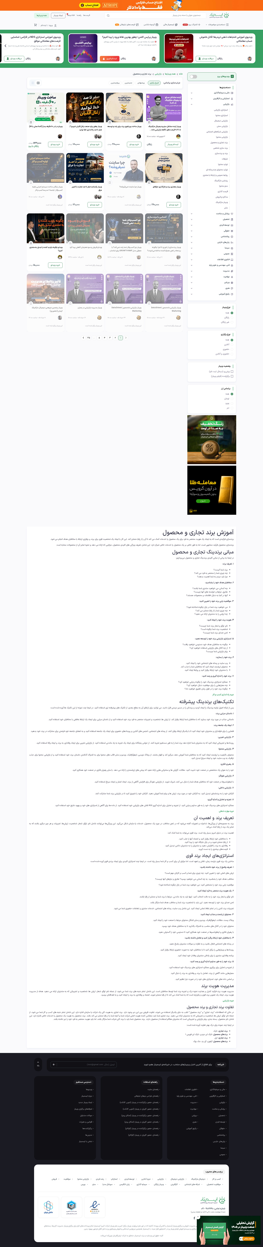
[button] (5, 46)
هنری (195, 1122)
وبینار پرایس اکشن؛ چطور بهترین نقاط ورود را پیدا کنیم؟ (129, 37)
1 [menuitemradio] (120, 337)
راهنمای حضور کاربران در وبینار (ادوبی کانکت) (141, 1109)
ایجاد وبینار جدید (85, 1102)
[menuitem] (83, 338)
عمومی (222, 1154)
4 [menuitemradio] (104, 337)
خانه (181, 74)
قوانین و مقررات (86, 1122)
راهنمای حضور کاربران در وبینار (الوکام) (143, 1135)
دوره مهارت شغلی (226, 811)
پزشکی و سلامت (219, 1109)
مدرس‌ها (89, 1135)
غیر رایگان (225, 322)
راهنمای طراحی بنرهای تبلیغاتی (146, 1096)
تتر (228, 408)
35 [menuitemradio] (88, 337)
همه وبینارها (170, 74)
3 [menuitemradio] (110, 337)
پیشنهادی (141, 83)
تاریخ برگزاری (154, 83)
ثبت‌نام (44, 25)
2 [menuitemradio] (115, 337)
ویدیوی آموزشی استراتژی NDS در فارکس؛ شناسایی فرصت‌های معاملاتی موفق (36, 39)
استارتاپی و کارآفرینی (217, 1096)
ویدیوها (89, 1089)
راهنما (79, 15)
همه (227, 312)
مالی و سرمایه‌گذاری (218, 1089)
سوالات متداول (86, 1115)
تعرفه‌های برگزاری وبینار (83, 1109)
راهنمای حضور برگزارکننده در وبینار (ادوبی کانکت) (139, 1102)
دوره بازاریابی (228, 1000)
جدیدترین (128, 83)
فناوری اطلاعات (191, 1089)
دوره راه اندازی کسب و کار (223, 694)
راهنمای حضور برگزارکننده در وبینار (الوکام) (142, 1128)
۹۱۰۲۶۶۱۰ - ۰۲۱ (207, 1208)
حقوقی (222, 1128)
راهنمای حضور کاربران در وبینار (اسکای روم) (141, 1122)
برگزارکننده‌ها (87, 1128)
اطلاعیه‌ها (71, 15)
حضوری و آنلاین (222, 353)
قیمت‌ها (86, 15)
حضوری (226, 349)
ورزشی (194, 1115)
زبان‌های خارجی (219, 1141)
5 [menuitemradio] (99, 337)
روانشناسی (221, 1135)
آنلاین (226, 344)
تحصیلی (222, 1115)
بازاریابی (158, 74)
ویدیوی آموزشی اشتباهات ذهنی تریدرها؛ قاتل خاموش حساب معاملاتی (225, 39)
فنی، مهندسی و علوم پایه (187, 1096)
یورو (227, 403)
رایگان (226, 317)
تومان (226, 398)
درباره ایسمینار (87, 1096)
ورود (51, 25)
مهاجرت (193, 1109)
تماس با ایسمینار (86, 1141)
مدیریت (193, 1102)
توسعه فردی (220, 1122)
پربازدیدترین (115, 83)
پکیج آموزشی (191, 1128)
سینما (223, 1148)
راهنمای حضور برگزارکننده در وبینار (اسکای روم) (140, 1115)
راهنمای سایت (153, 1089)
